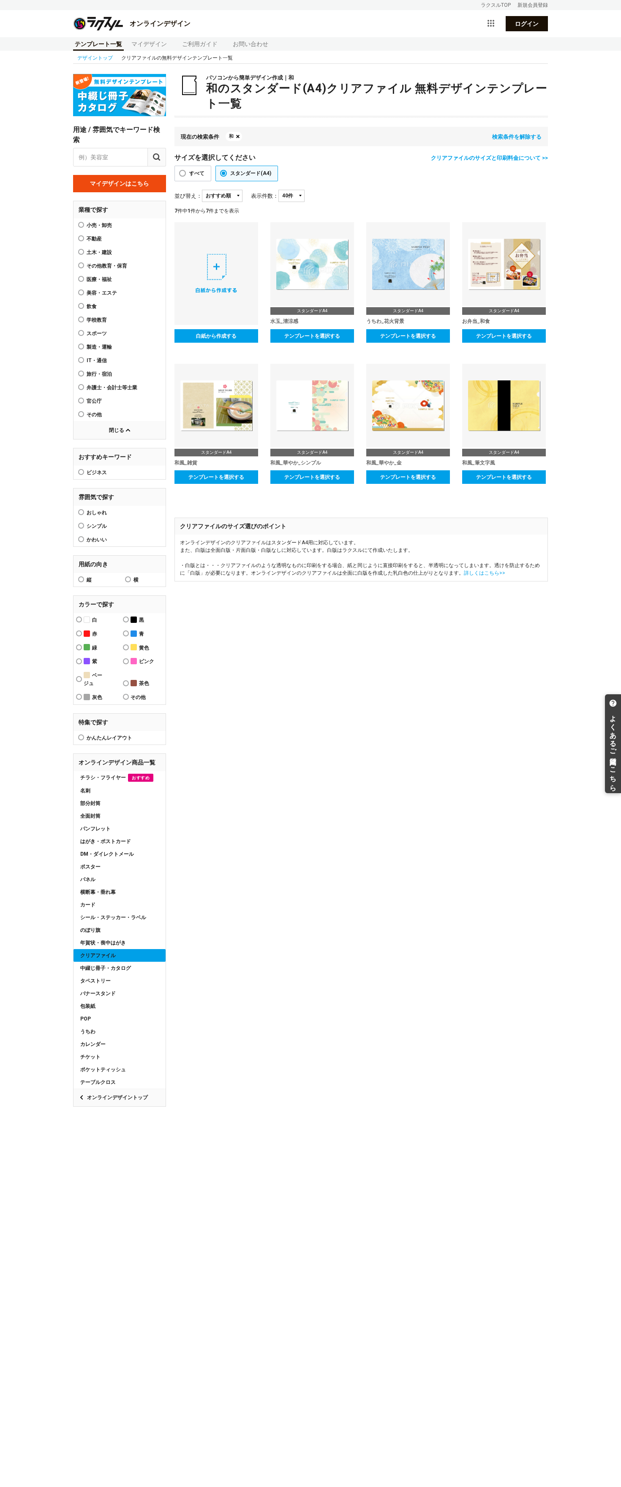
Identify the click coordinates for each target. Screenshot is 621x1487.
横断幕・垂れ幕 (98, 892)
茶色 (144, 683)
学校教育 (97, 320)
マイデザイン (149, 44)
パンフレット (95, 829)
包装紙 (87, 1006)
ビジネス (97, 472)
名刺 (85, 791)
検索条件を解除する (517, 137)
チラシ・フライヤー (115, 777)
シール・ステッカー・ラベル (113, 917)
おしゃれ (97, 513)
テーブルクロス (98, 1082)
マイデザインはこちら (119, 183)
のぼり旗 (90, 930)
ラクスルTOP (496, 5)
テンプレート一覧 (98, 44)
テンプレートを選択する (312, 336)
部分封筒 (90, 803)
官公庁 (94, 401)
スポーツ (97, 333)
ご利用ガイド (200, 44)
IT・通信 (97, 360)
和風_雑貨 (185, 463)
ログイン (527, 23)
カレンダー (93, 1044)
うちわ (87, 1031)
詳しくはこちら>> (484, 573)
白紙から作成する (216, 336)
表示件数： (264, 196)
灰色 (97, 697)
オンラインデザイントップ (117, 1097)
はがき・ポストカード (105, 841)
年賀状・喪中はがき (103, 943)
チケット (90, 1057)
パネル (87, 879)
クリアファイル (98, 955)
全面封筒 (90, 816)
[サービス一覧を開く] (490, 24)
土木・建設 (99, 252)
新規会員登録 (533, 5)
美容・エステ (102, 293)
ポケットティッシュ (103, 1069)
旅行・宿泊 (99, 374)
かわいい (97, 540)
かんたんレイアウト (109, 738)
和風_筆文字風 (478, 463)
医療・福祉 (99, 279)
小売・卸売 (99, 225)
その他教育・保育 (107, 266)
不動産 (94, 239)
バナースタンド (98, 993)
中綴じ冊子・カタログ (105, 968)
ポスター (90, 867)
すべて (196, 173)
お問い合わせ (250, 44)
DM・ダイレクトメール (107, 854)
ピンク (146, 661)
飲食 (92, 306)
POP (85, 1019)
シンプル (97, 526)
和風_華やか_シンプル (295, 463)
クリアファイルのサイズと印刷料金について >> (489, 158)
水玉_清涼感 (284, 321)
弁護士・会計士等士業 (112, 387)
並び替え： (188, 196)
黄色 (144, 648)
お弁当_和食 (476, 321)
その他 (94, 414)
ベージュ (93, 679)
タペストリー (95, 981)
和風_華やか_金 (384, 463)
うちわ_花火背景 (385, 321)
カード (87, 905)
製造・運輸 (99, 347)
